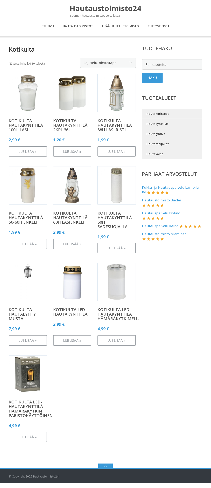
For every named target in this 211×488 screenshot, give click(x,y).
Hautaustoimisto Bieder (161, 200)
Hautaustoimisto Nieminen (164, 233)
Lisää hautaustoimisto (120, 26)
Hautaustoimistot (78, 26)
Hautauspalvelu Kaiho (160, 225)
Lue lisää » (28, 151)
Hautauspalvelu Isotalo (161, 213)
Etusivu (48, 26)
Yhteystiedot (159, 26)
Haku (152, 78)
